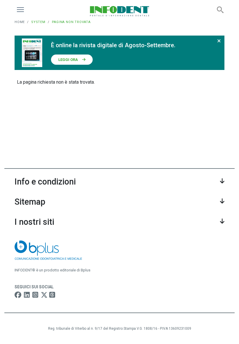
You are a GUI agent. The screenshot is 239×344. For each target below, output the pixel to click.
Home (20, 22)
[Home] (119, 11)
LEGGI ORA (68, 59)
